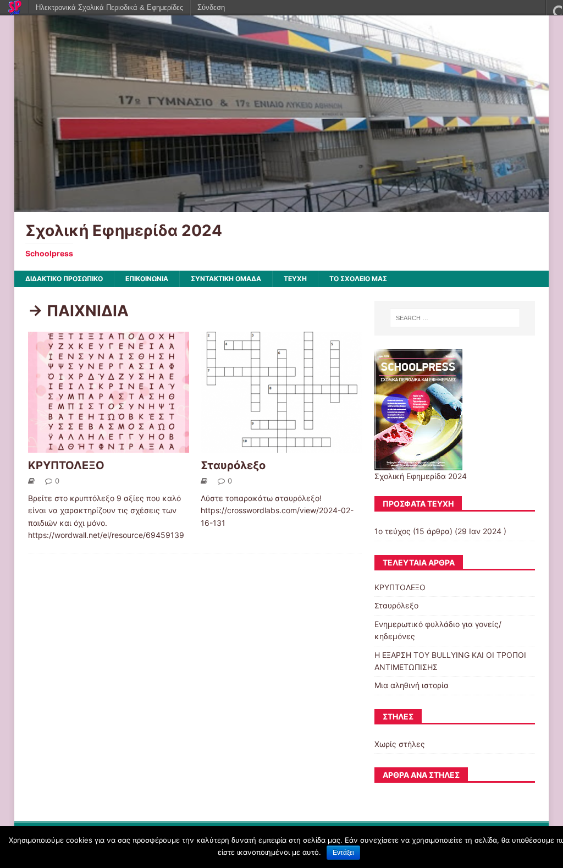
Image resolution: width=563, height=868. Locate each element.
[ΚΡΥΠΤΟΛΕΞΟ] (108, 446)
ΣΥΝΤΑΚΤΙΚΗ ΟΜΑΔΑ (226, 278)
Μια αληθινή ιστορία (411, 685)
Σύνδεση (211, 7)
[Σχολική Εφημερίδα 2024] (281, 205)
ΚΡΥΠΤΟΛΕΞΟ (66, 465)
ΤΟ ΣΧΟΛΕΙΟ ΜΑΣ (358, 278)
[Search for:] (455, 318)
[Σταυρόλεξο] (281, 446)
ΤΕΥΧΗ (295, 278)
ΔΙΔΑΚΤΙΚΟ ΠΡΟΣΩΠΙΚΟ (64, 278)
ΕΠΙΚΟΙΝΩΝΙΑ (146, 278)
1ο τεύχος (392, 531)
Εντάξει (343, 852)
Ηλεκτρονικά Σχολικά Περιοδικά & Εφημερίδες (109, 7)
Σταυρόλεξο (233, 465)
